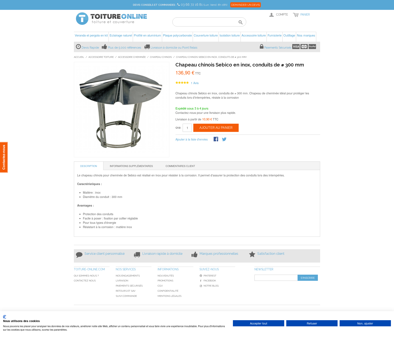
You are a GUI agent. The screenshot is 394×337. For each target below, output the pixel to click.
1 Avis (195, 83)
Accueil (79, 57)
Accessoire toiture (101, 57)
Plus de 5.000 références (124, 47)
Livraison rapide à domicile (162, 254)
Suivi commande (126, 296)
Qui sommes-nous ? (86, 275)
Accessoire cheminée (132, 57)
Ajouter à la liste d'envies (191, 139)
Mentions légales (169, 296)
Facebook (210, 280)
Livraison (122, 280)
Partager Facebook (216, 139)
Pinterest (210, 275)
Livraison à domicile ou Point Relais (174, 47)
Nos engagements (128, 275)
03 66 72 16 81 (192, 5)
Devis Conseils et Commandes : (154, 4)
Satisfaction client (270, 254)
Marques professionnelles (218, 254)
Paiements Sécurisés (277, 47)
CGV (160, 285)
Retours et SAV (125, 290)
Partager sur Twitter (224, 139)
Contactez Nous (85, 280)
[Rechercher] (240, 22)
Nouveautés (166, 275)
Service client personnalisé (105, 254)
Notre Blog (211, 285)
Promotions (165, 280)
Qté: (178, 127)
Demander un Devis (245, 4)
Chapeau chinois (161, 57)
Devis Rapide (90, 47)
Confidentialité (168, 290)
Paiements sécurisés (129, 285)
